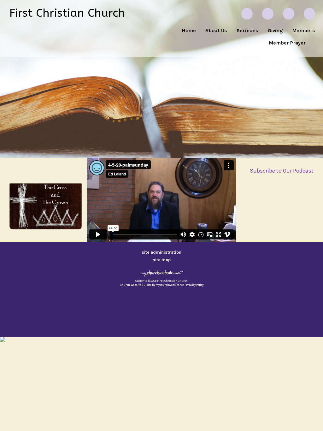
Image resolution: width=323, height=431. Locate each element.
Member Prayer (287, 43)
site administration (161, 252)
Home (189, 30)
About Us (216, 30)
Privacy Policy (194, 284)
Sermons (247, 30)
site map (162, 260)
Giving (275, 30)
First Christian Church (67, 13)
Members (303, 30)
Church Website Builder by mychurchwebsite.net (152, 284)
